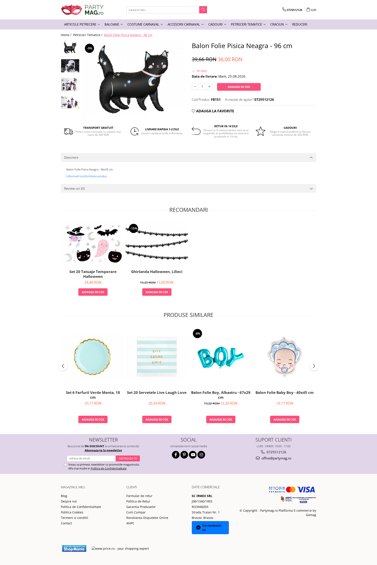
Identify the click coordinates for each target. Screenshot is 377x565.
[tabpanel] (133, 79)
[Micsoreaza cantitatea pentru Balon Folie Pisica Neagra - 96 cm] (195, 86)
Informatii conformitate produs (86, 176)
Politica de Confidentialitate (109, 468)
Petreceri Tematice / (88, 35)
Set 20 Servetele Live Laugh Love (157, 392)
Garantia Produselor (141, 507)
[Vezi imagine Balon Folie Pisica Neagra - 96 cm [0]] (70, 47)
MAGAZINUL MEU (73, 487)
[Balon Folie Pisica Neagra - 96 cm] (133, 79)
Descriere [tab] (71, 157)
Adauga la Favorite (214, 111)
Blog (64, 496)
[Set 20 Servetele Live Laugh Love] (157, 357)
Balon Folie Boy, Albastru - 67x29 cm (220, 395)
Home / (66, 35)
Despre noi (69, 501)
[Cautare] (203, 9)
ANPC (130, 523)
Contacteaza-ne (212, 528)
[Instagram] (201, 455)
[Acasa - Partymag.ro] (83, 9)
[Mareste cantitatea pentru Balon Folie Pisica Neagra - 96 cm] (209, 86)
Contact (66, 523)
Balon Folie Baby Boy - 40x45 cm (284, 392)
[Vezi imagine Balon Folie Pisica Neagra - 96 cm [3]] (70, 102)
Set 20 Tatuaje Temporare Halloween (93, 274)
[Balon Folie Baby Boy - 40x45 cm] (285, 357)
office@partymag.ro (276, 458)
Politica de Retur (138, 501)
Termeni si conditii (74, 518)
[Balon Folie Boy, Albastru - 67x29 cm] (221, 357)
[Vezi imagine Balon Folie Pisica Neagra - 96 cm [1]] (70, 65)
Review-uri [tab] (74, 188)
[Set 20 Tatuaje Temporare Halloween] (93, 244)
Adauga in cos (239, 87)
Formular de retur (139, 496)
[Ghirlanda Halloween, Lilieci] (157, 244)
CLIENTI (131, 487)
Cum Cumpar (136, 512)
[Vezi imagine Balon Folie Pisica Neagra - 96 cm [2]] (70, 84)
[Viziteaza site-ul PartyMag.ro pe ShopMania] (74, 548)
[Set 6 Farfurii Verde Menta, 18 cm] (93, 357)
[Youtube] (193, 455)
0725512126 (276, 452)
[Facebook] (176, 455)
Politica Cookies (72, 512)
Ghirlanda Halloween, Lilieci (156, 271)
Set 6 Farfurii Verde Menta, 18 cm (93, 395)
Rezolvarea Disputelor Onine (147, 518)
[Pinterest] (184, 455)
